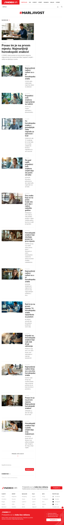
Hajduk (13, 501)
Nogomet (14, 496)
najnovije (5, 20)
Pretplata (24, 2)
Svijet (3, 496)
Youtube (57, 499)
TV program (45, 499)
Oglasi (52, 2)
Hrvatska (4, 499)
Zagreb (3, 504)
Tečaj (43, 496)
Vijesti (35, 2)
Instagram (57, 501)
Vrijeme (44, 504)
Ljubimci (24, 501)
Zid (30, 2)
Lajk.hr (34, 501)
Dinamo (14, 499)
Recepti (34, 499)
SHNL (13, 504)
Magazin (24, 494)
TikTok (56, 504)
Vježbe (33, 504)
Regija (3, 501)
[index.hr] (11, 2)
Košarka (14, 507)
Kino (43, 501)
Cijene (58, 2)
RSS (43, 507)
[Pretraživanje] (61, 7)
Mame (23, 507)
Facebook (57, 496)
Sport (40, 2)
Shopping (24, 496)
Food (23, 504)
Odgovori (34, 507)
